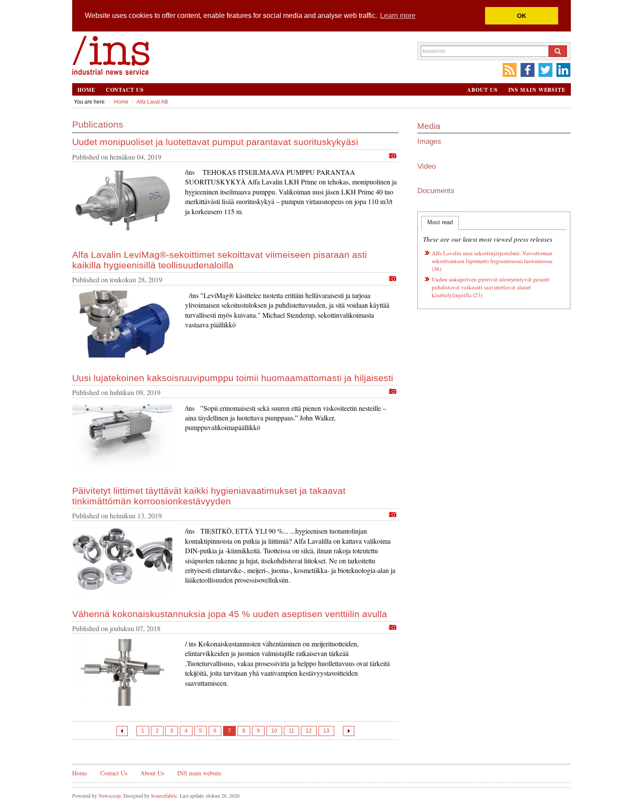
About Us (482, 90)
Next (348, 731)
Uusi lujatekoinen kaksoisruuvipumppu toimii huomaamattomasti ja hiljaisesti (232, 378)
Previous (122, 731)
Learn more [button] (398, 15)
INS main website (537, 90)
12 (309, 731)
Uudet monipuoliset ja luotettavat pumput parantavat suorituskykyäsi (215, 142)
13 (326, 731)
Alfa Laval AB (152, 102)
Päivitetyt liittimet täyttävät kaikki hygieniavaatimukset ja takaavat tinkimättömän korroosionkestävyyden (209, 496)
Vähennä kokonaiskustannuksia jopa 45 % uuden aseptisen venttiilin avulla (229, 614)
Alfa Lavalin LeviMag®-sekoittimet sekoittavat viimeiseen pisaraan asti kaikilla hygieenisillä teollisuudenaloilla (219, 260)
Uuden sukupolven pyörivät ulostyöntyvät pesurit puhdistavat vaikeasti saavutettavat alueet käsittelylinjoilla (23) (490, 287)
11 (291, 731)
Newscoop (109, 795)
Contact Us (125, 90)
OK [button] (521, 15)
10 (274, 731)
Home (86, 90)
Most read (440, 222)
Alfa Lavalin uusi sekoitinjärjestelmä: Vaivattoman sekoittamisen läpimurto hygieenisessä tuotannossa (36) (492, 261)
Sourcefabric (164, 795)
